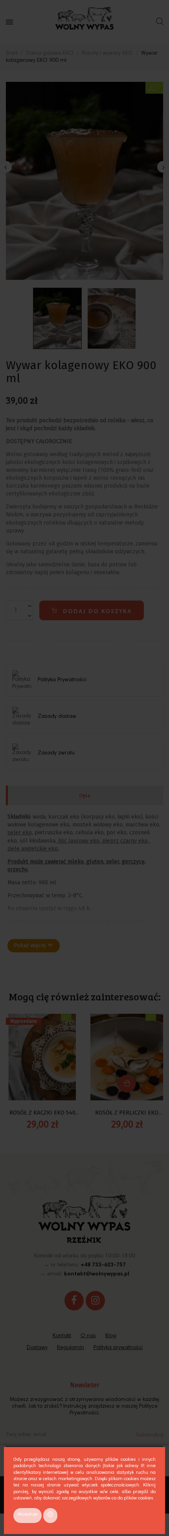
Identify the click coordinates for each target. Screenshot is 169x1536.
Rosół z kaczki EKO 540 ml (42, 1113)
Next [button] (163, 167)
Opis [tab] (84, 795)
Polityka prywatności (118, 1348)
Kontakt (62, 1336)
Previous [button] (6, 167)
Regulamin (70, 1348)
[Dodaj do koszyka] (127, 1083)
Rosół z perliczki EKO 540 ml (126, 1113)
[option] (84, 181)
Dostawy (37, 1348)
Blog (110, 1336)
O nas (88, 1336)
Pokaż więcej (33, 945)
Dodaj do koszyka (96, 612)
